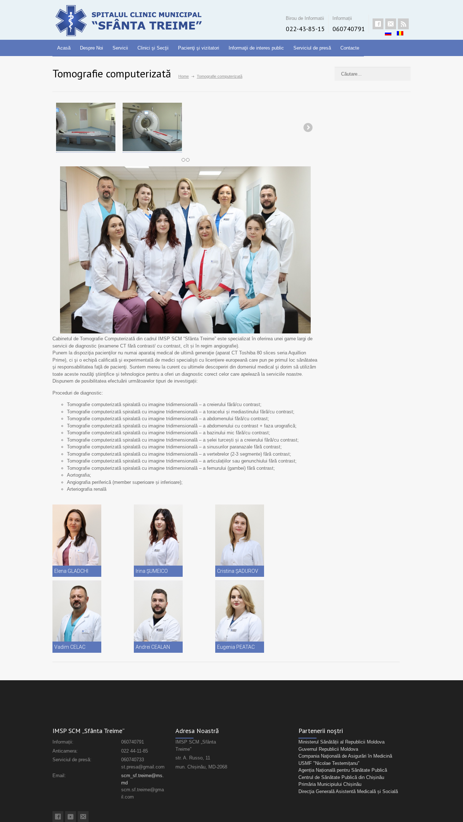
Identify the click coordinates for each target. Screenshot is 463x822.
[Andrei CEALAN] (158, 616)
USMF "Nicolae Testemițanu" (329, 763)
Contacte (349, 48)
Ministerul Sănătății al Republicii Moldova (341, 742)
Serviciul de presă (312, 48)
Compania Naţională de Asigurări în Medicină (345, 756)
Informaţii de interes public (256, 48)
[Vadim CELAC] (76, 616)
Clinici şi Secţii (153, 48)
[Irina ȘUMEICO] (158, 540)
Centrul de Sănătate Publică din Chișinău (341, 777)
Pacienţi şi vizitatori (198, 48)
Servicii (120, 48)
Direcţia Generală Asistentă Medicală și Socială (348, 791)
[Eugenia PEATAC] (239, 616)
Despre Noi (91, 48)
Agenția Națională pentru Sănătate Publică (342, 770)
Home (183, 76)
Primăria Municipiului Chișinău (329, 784)
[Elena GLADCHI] (76, 540)
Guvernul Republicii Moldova (328, 749)
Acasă (64, 48)
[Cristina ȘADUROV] (239, 540)
